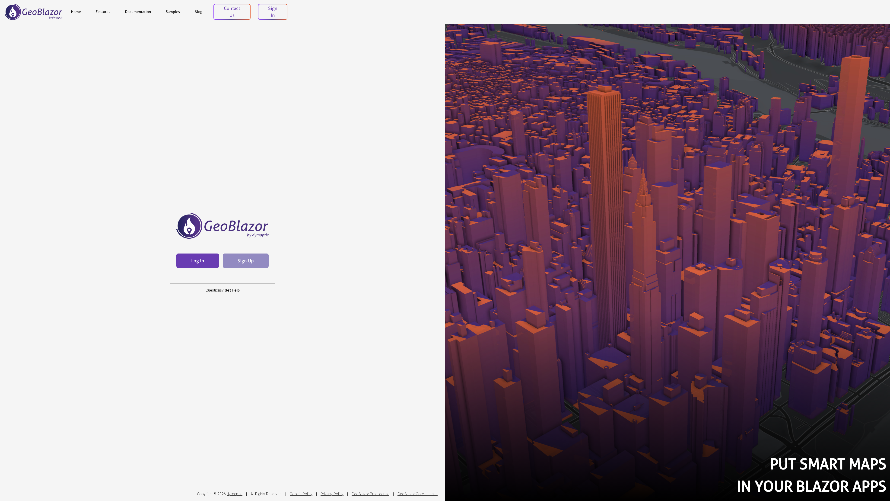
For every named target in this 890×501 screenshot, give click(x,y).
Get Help (232, 290)
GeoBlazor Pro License (370, 494)
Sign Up (246, 260)
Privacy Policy (332, 494)
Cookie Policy (301, 494)
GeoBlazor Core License (417, 494)
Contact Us (232, 12)
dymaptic (234, 494)
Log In (197, 260)
